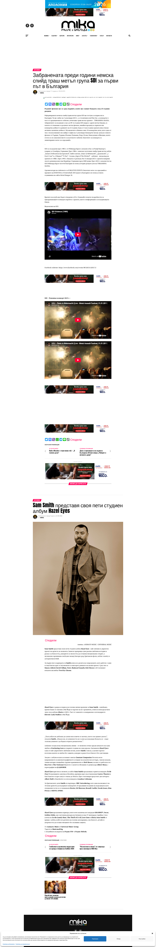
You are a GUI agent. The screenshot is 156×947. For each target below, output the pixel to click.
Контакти (109, 36)
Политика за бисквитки (9, 944)
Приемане (95, 939)
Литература (70, 36)
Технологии (93, 36)
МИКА (42, 93)
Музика (46, 36)
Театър (102, 36)
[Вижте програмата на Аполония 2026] (78, 8)
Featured (64, 840)
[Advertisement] (78, 55)
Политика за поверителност (23, 944)
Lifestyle (84, 36)
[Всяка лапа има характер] (78, 16)
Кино (77, 36)
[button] (152, 933)
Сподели (76, 104)
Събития (54, 36)
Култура (62, 36)
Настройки (142, 939)
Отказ (118, 939)
